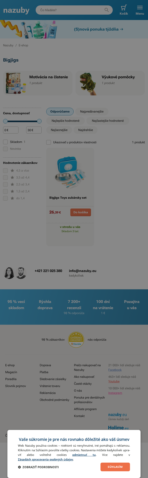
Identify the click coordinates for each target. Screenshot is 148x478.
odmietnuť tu (84, 455)
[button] (38, 467)
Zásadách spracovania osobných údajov (45, 459)
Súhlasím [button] (115, 467)
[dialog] (73, 454)
